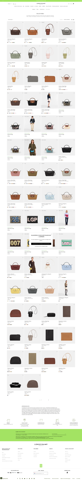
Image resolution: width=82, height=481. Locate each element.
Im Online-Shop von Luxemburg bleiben (41, 246)
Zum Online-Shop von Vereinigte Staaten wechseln (41, 243)
